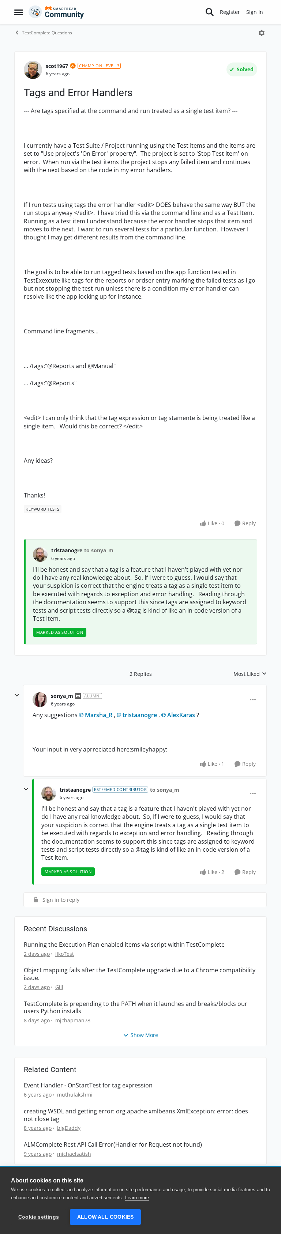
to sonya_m (98, 550)
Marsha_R (98, 715)
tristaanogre (66, 550)
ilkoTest (64, 953)
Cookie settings (38, 1217)
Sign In (254, 11)
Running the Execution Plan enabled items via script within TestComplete (124, 945)
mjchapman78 (72, 1020)
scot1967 (57, 66)
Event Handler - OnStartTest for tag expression (88, 1085)
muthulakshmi (75, 1094)
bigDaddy (68, 1127)
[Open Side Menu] (19, 12)
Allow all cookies (105, 1217)
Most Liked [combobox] (250, 674)
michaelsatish (74, 1153)
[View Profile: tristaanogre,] (40, 554)
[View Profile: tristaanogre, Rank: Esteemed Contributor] (48, 793)
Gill (59, 987)
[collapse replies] (16, 695)
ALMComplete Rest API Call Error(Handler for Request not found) (113, 1144)
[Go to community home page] (56, 12)
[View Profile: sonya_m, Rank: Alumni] (40, 699)
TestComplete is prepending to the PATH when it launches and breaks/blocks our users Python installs (135, 1007)
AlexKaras (181, 715)
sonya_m (62, 695)
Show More (144, 1035)
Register (230, 11)
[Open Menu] (261, 33)
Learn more (137, 1197)
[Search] (209, 12)
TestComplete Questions (47, 33)
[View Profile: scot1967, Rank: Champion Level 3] (33, 70)
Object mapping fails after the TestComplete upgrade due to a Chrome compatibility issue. (139, 974)
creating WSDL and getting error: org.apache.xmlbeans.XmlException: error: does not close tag (136, 1115)
